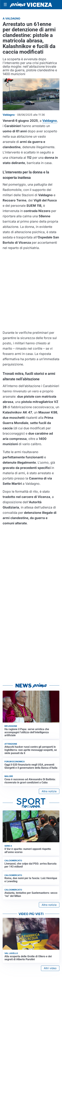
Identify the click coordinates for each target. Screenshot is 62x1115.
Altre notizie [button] (49, 791)
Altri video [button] (50, 968)
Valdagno (49, 121)
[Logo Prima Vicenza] (31, 4)
